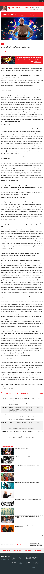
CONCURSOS (21, 561)
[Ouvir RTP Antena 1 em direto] (3, 8)
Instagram (5, 559)
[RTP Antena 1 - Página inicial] (3, 4)
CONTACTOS (28, 556)
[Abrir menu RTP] (22, 1)
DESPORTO (13, 557)
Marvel (3, 442)
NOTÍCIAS (13, 556)
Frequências (17, 550)
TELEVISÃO (13, 558)
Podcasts (38, 550)
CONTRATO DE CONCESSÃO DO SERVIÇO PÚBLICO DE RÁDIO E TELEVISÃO (36, 562)
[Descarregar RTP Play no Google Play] (39, 545)
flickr (8, 559)
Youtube (6, 559)
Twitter (3, 559)
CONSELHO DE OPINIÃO (36, 559)
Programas (28, 550)
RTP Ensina (14, 562)
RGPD (33, 564)
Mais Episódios (37, 61)
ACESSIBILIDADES (28, 562)
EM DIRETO (20, 557)
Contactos (6, 550)
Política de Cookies (13, 570)
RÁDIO (13, 559)
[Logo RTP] (5, 556)
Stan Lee (8, 442)
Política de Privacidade (5, 570)
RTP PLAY (20, 556)
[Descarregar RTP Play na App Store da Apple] (33, 545)
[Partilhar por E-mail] (5, 51)
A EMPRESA (34, 556)
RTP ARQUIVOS (14, 561)
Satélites (27, 563)
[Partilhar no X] (3, 51)
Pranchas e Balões (9, 14)
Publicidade (7, 571)
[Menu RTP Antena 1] (43, 4)
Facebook (1, 559)
